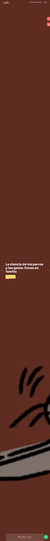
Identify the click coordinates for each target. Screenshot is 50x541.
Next (48, 270)
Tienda (39, 2)
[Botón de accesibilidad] (48, 19)
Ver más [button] (9, 276)
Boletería (32, 2)
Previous (2, 270)
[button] (25, 537)
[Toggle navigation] (45, 2)
